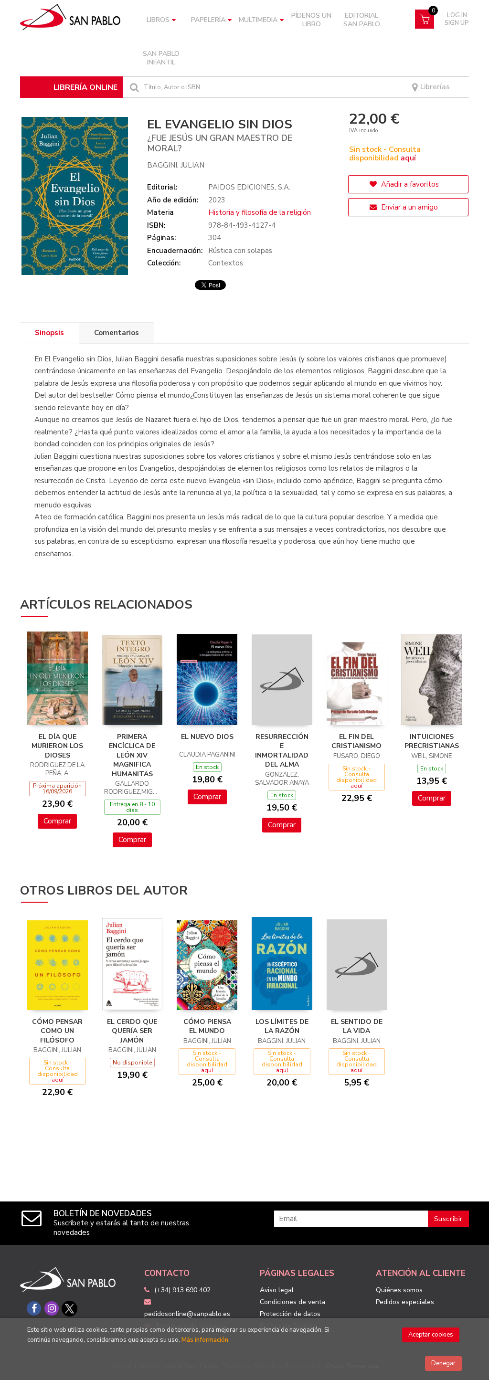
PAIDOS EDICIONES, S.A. (249, 187)
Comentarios (116, 332)
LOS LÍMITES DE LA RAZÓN (281, 1026)
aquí (408, 158)
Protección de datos (290, 1313)
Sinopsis (49, 332)
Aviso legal (277, 1290)
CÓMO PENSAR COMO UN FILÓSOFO (57, 1031)
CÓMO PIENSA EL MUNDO (207, 1026)
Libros (158, 19)
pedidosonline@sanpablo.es (187, 1313)
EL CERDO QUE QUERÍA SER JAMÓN (132, 1031)
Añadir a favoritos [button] (409, 184)
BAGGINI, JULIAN (175, 165)
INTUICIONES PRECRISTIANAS (431, 741)
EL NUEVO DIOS (207, 736)
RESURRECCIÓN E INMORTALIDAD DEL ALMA (281, 750)
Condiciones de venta (292, 1301)
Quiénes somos (399, 1290)
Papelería (208, 19)
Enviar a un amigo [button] (408, 207)
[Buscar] (133, 87)
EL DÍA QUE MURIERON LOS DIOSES (57, 746)
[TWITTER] (69, 1308)
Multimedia (258, 19)
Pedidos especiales (405, 1301)
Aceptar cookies (430, 1334)
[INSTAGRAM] (51, 1308)
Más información (204, 1340)
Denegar (443, 1363)
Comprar (57, 821)
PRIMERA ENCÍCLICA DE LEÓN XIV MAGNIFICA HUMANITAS (132, 755)
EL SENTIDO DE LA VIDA (357, 1026)
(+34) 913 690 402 (182, 1290)
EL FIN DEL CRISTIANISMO (356, 741)
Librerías (434, 87)
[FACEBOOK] (34, 1308)
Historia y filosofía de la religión (259, 212)
